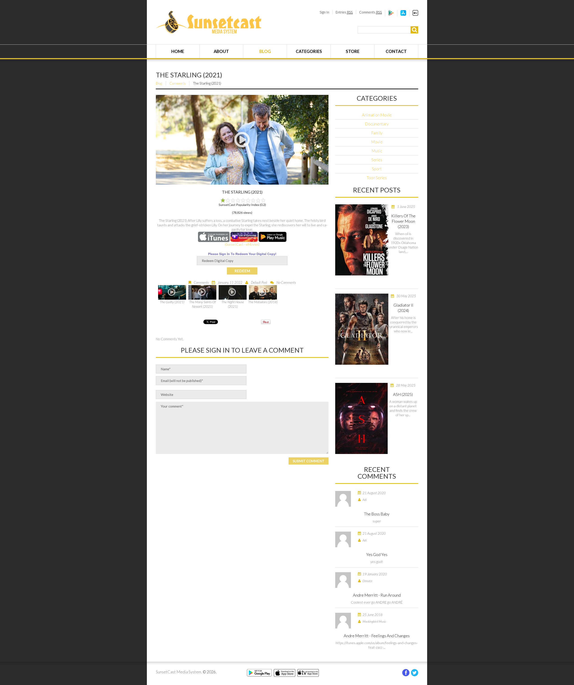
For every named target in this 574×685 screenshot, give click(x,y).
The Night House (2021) (233, 304)
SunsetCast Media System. (179, 671)
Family (377, 132)
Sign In (324, 12)
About (221, 51)
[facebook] (405, 672)
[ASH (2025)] (361, 418)
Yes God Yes (376, 554)
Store (352, 51)
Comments (370, 12)
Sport (377, 168)
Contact (396, 51)
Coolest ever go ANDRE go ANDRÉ (376, 602)
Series (376, 159)
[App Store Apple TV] (415, 14)
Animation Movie (377, 114)
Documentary (377, 123)
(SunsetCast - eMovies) (242, 244)
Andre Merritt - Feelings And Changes (377, 635)
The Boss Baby (376, 513)
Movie (377, 141)
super (377, 521)
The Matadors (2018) (263, 302)
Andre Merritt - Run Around (377, 595)
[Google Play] (391, 14)
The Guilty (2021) (172, 302)
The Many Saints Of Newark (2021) (202, 304)
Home (177, 51)
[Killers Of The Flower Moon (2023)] (361, 239)
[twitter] (414, 672)
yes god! (376, 562)
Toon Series (377, 177)
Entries (344, 12)
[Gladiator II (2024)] (361, 329)
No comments (286, 282)
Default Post (259, 282)
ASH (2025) (403, 394)
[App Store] (403, 14)
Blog (265, 51)
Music (377, 150)
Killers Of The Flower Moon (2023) (403, 221)
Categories (309, 51)
